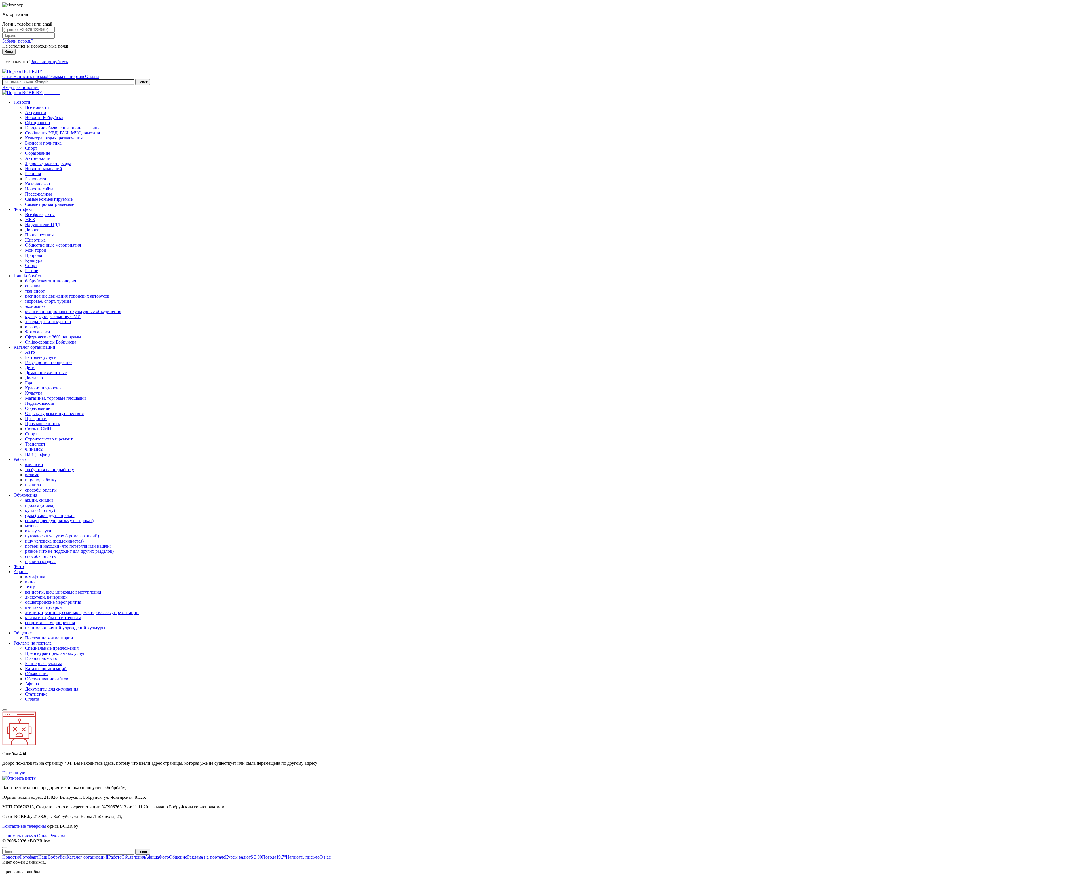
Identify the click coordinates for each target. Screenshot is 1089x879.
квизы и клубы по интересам (53, 617)
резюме (32, 474)
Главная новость (41, 658)
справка (32, 285)
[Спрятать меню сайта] (4, 847)
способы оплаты (41, 490)
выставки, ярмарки (43, 607)
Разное (31, 270)
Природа (33, 255)
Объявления (25, 495)
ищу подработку (41, 479)
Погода (274, 857)
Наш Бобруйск (28, 275)
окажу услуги (38, 530)
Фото (19, 566)
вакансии (34, 464)
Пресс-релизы (38, 194)
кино (30, 581)
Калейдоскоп (37, 183)
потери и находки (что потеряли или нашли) (68, 546)
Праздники (36, 418)
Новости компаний (43, 168)
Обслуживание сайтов (46, 678)
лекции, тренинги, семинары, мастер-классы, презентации (82, 612)
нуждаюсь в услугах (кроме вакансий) (62, 535)
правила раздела (40, 561)
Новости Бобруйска (44, 117)
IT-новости (35, 178)
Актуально (35, 112)
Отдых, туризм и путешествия (54, 413)
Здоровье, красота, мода (48, 163)
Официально (37, 122)
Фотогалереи (37, 331)
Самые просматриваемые (49, 204)
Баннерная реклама (43, 663)
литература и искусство (48, 321)
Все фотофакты (40, 214)
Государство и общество (48, 362)
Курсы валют (243, 857)
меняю (31, 525)
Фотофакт (23, 209)
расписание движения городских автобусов (67, 296)
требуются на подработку (49, 469)
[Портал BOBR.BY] (22, 71)
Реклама (57, 835)
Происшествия (39, 234)
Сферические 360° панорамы (53, 336)
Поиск (143, 82)
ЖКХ (30, 219)
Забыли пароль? (17, 41)
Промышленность (42, 423)
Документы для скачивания (51, 689)
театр (30, 586)
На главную (13, 772)
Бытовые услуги (41, 357)
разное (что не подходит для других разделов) (69, 551)
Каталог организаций (34, 347)
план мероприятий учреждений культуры (65, 627)
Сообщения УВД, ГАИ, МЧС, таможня (62, 132)
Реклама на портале (66, 76)
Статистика (36, 694)
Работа (20, 459)
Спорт (31, 148)
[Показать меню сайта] (4, 710)
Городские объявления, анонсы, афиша (62, 127)
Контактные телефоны (24, 826)
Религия (33, 173)
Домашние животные (46, 372)
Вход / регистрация (20, 87)
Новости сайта (39, 189)
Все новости (37, 107)
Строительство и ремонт (49, 439)
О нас (7, 76)
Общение (23, 632)
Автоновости (38, 158)
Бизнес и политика (43, 143)
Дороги (32, 229)
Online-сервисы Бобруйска (50, 342)
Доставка (34, 377)
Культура (33, 260)
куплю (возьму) (40, 510)
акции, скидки (39, 500)
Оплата (92, 76)
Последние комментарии (49, 638)
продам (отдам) (39, 505)
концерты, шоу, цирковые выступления (63, 592)
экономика (35, 306)
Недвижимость (39, 403)
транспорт (35, 291)
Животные (35, 240)
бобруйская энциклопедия (50, 280)
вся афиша (35, 576)
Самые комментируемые (49, 199)
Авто (30, 352)
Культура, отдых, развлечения (54, 137)
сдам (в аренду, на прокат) (50, 515)
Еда (28, 382)
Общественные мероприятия (53, 245)
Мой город (35, 250)
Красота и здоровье (43, 388)
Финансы (34, 449)
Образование (37, 153)
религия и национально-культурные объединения (73, 311)
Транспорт (35, 444)
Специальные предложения (52, 648)
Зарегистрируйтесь (49, 61)
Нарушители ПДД (42, 224)
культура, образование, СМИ (53, 316)
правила (33, 484)
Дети (30, 367)
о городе (33, 326)
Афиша (21, 571)
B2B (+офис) (37, 454)
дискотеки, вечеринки (46, 597)
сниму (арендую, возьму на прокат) (59, 520)
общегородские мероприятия (53, 602)
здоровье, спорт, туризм (48, 301)
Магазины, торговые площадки (55, 398)
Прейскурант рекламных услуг (55, 653)
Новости (22, 102)
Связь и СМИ (38, 428)
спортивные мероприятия (50, 622)
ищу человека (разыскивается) (54, 541)
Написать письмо (30, 76)
